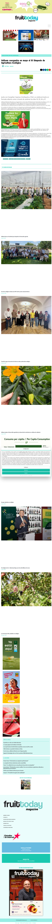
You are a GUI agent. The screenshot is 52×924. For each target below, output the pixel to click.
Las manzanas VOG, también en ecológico (10, 633)
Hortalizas (15, 55)
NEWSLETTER (26, 859)
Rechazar (26, 470)
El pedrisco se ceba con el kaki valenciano (12, 742)
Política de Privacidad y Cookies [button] (26, 922)
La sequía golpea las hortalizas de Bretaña (12, 744)
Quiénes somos (6, 815)
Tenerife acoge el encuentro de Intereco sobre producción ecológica (15, 361)
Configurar (26, 467)
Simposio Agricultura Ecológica (17, 159)
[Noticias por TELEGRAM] (26, 845)
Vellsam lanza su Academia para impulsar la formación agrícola (14, 236)
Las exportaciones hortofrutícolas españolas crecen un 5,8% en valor (18, 746)
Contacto (5, 817)
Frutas (10, 55)
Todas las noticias (7, 825)
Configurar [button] (34, 922)
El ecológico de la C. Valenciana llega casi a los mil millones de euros (15, 568)
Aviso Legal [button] (17, 922)
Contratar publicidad (8, 827)
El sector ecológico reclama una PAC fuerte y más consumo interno (15, 291)
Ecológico (5, 159)
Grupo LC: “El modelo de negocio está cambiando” (14, 772)
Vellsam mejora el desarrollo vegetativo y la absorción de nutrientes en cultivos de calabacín (20, 432)
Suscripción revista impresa (9, 819)
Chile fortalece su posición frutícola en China (12, 749)
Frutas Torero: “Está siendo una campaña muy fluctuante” (15, 760)
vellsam (28, 159)
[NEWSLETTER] (26, 856)
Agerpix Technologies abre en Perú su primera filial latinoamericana (17, 753)
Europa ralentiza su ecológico (7, 502)
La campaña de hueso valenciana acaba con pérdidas (14, 763)
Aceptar (26, 473)
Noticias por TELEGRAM (26, 848)
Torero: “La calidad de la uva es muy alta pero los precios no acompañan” (18, 765)
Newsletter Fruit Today (8, 821)
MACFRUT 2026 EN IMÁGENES (26, 777)
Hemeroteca (6, 823)
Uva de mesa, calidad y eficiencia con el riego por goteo (15, 751)
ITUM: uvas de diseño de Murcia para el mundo (13, 770)
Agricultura (5, 55)
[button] (3, 26)
